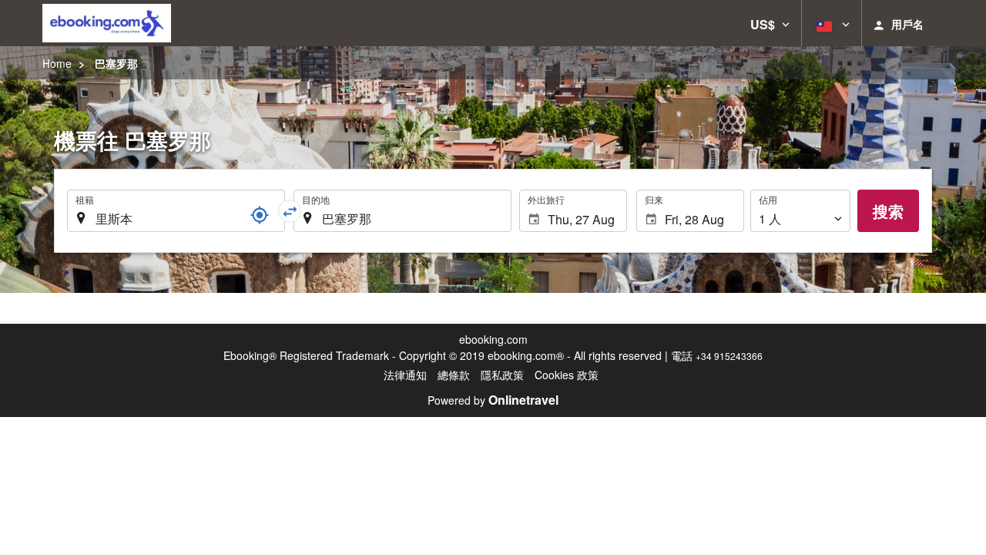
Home (57, 63)
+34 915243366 (729, 355)
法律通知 (405, 374)
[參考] (260, 215)
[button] (770, 23)
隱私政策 (502, 374)
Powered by (493, 400)
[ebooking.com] (106, 23)
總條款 (454, 374)
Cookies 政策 (567, 374)
